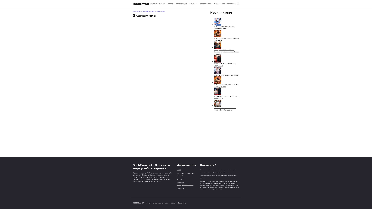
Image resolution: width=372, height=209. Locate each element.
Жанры (192, 4)
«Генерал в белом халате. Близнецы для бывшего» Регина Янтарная (226, 52)
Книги (143, 11)
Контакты (180, 188)
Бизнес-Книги (151, 11)
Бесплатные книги (157, 4)
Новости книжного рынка (224, 4)
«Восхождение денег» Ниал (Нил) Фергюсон (151, 35)
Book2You (141, 4)
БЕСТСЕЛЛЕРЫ (181, 4)
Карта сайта (181, 179)
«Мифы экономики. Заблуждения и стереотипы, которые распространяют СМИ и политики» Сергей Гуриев (194, 37)
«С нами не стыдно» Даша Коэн (226, 75)
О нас (179, 170)
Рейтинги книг (205, 4)
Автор (170, 4)
